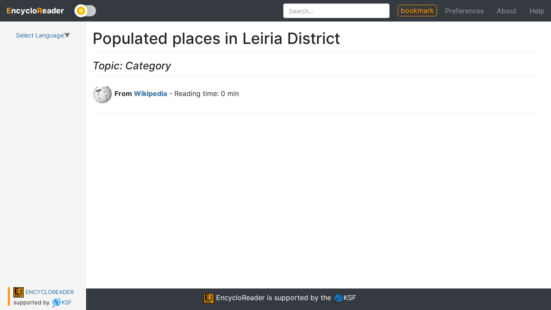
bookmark (417, 10)
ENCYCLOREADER (49, 291)
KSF (67, 302)
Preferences (464, 10)
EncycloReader (239, 297)
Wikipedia (150, 93)
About (507, 10)
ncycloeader (35, 10)
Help (537, 10)
